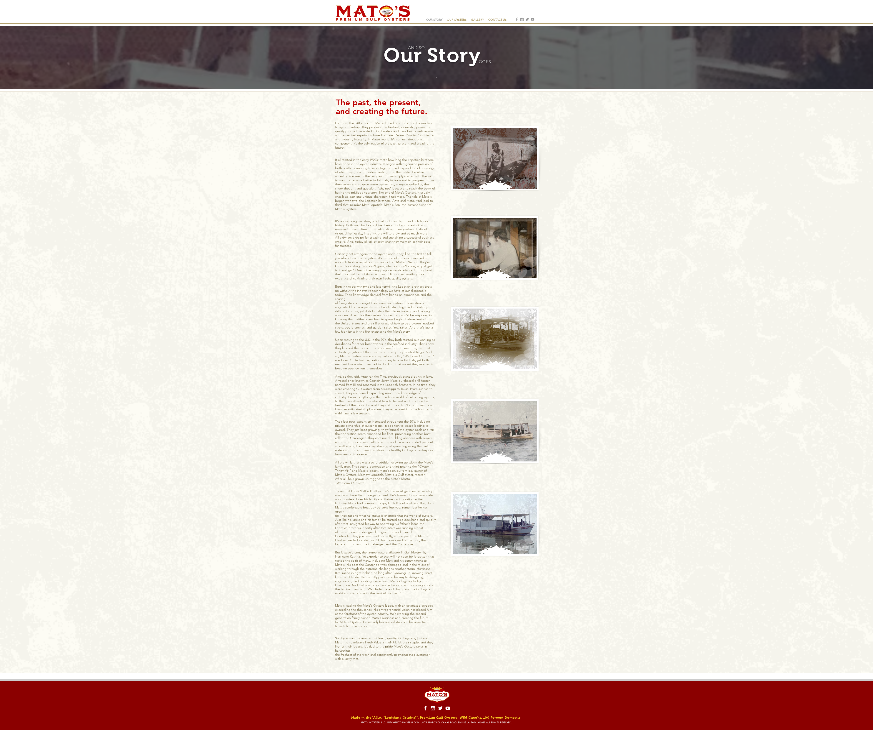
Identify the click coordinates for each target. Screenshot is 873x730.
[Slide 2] (436, 77)
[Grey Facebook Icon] (516, 19)
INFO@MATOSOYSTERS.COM (403, 722)
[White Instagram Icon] (433, 708)
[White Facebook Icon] (425, 708)
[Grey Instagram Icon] (522, 19)
